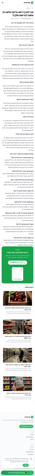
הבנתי (25, 465)
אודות (32, 447)
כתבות (31, 439)
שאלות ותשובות (29, 452)
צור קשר (31, 449)
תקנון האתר (30, 454)
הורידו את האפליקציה (26, 426)
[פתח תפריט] (2, 2)
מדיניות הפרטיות (14, 462)
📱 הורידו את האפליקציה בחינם (17, 473)
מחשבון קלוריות (29, 437)
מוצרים (31, 434)
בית (32, 8)
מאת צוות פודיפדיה (27, 19)
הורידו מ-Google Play (16, 263)
